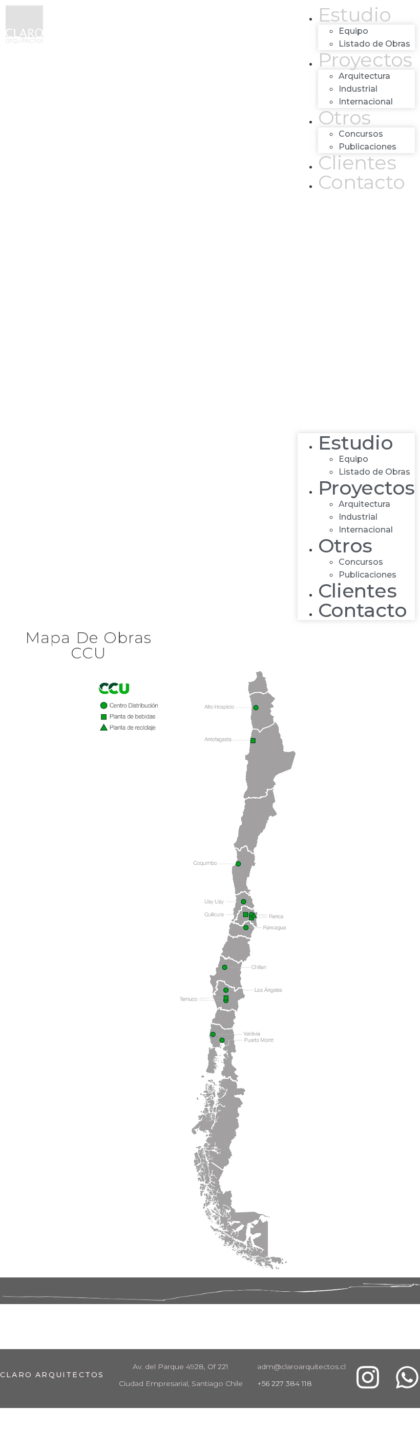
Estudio (354, 15)
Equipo (353, 31)
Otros (344, 117)
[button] (356, 312)
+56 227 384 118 (284, 1383)
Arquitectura (364, 76)
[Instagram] (368, 1377)
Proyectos (365, 60)
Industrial (358, 89)
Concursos (361, 134)
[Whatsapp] (407, 1377)
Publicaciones (367, 147)
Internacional (366, 101)
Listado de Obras (374, 44)
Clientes (357, 163)
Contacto (361, 182)
